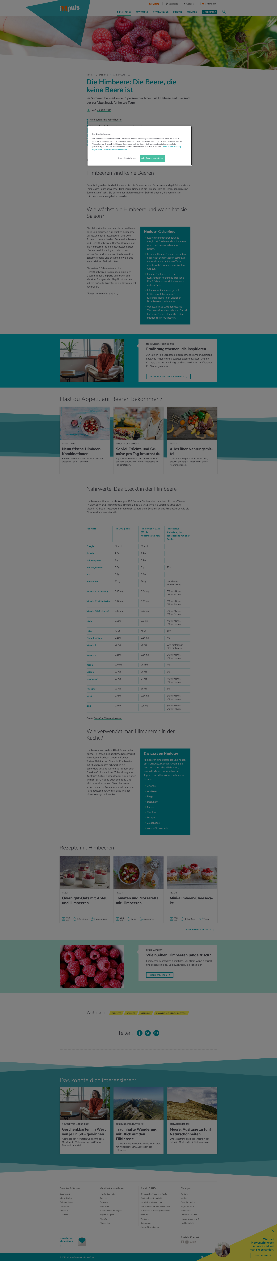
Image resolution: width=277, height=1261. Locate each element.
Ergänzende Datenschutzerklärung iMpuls (109, 149)
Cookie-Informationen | (171, 146)
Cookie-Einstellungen (127, 158)
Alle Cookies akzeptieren (152, 158)
